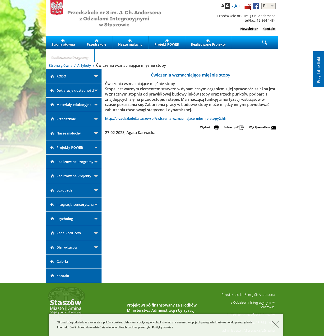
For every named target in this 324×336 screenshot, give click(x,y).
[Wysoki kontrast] (225, 6)
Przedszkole (96, 44)
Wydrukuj (207, 127)
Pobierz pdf (231, 127)
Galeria (62, 261)
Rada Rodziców (68, 233)
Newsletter (249, 28)
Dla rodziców (66, 247)
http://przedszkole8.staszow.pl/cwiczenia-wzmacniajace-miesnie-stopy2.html (167, 118)
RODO (61, 76)
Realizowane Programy (69, 57)
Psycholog (64, 218)
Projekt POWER (166, 44)
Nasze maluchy (130, 44)
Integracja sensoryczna (75, 204)
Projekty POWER (69, 147)
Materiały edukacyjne (73, 104)
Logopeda (64, 190)
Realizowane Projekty (208, 44)
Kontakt (269, 28)
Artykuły (84, 65)
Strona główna (63, 44)
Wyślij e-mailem (260, 127)
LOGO (104, 18)
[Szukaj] (265, 42)
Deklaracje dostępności (75, 90)
